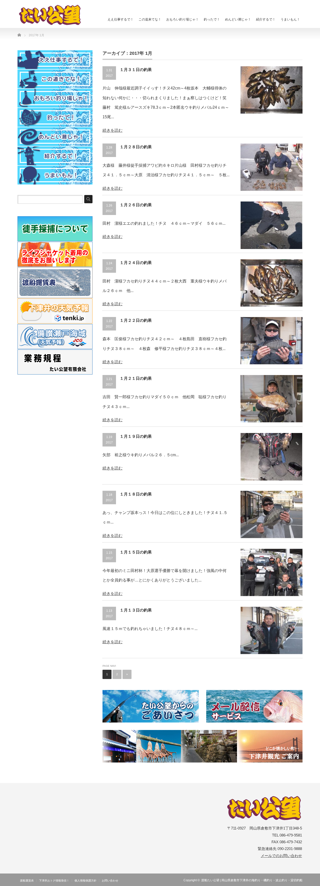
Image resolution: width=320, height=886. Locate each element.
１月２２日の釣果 (136, 320)
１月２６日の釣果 (136, 205)
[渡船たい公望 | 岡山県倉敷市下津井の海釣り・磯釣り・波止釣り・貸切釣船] (53, 15)
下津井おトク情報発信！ (54, 880)
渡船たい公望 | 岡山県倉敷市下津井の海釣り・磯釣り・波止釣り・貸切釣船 (251, 880)
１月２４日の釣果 (136, 262)
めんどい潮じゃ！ (238, 19)
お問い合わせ (110, 880)
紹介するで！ (266, 19)
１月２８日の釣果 (136, 147)
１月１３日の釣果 (136, 610)
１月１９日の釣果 (136, 436)
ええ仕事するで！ (121, 19)
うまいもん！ (290, 19)
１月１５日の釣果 (136, 552)
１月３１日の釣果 (136, 70)
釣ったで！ (212, 19)
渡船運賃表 (27, 880)
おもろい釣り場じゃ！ (182, 19)
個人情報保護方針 (85, 880)
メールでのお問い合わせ (281, 856)
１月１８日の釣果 (136, 494)
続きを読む (112, 130)
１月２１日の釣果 (136, 378)
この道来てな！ (149, 19)
